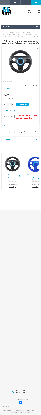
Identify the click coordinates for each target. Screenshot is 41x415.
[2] (5, 81)
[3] (7, 81)
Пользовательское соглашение (20, 412)
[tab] (7, 88)
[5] (11, 81)
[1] (4, 81)
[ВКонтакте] (20, 402)
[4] (9, 81)
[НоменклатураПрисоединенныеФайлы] (20, 62)
